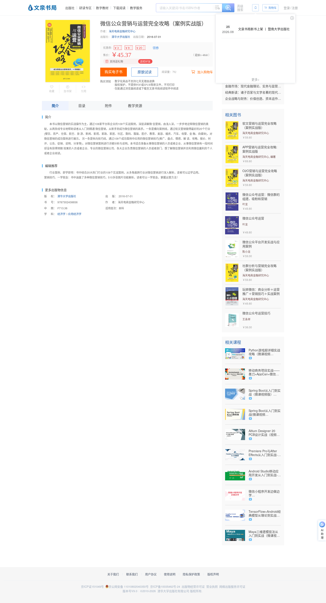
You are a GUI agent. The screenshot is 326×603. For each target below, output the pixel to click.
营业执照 (212, 586)
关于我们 (113, 574)
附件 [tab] (108, 105)
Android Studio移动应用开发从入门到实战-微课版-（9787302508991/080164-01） (265, 473)
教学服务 (136, 8)
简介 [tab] (55, 105)
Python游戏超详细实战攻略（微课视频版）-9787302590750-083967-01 (264, 352)
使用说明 (169, 574)
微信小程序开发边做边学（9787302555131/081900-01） (265, 493)
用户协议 (151, 574)
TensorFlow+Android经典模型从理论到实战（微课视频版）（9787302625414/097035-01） (265, 513)
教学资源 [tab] (135, 105)
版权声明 (213, 574)
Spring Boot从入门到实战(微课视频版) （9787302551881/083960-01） (265, 412)
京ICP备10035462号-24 (165, 586)
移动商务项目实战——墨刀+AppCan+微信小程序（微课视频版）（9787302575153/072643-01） (265, 372)
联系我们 (132, 574)
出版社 (70, 8)
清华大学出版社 (121, 37)
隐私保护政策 (191, 574)
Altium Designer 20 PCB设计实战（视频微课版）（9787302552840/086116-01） (265, 433)
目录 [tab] (81, 105)
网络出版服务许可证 (232, 586)
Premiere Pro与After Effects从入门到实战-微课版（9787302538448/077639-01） (265, 453)
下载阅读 (119, 8)
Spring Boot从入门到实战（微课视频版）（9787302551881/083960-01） (265, 392)
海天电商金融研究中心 (122, 31)
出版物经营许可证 (193, 586)
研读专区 (85, 8)
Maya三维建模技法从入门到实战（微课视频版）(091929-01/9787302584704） (264, 533)
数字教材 (102, 8)
